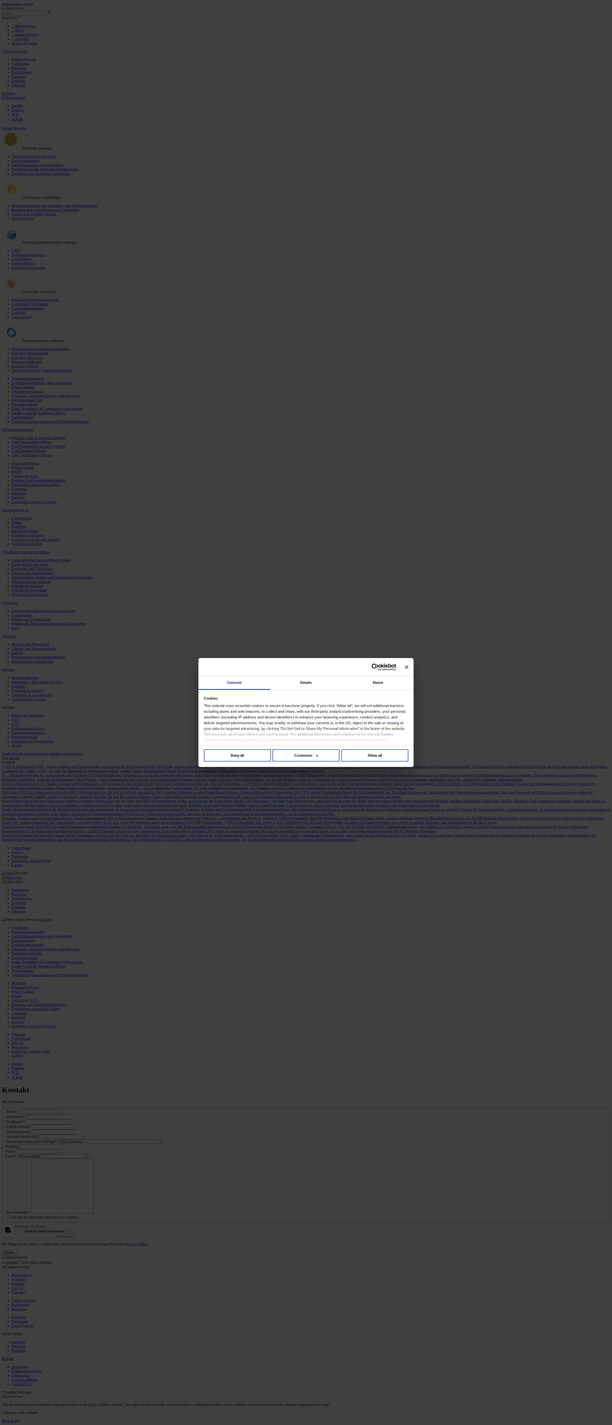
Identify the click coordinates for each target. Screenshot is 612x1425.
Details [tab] (306, 682)
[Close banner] (406, 667)
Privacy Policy (375, 740)
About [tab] (377, 682)
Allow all (375, 755)
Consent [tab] (234, 682)
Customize (303, 755)
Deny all (237, 755)
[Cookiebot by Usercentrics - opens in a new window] (375, 667)
